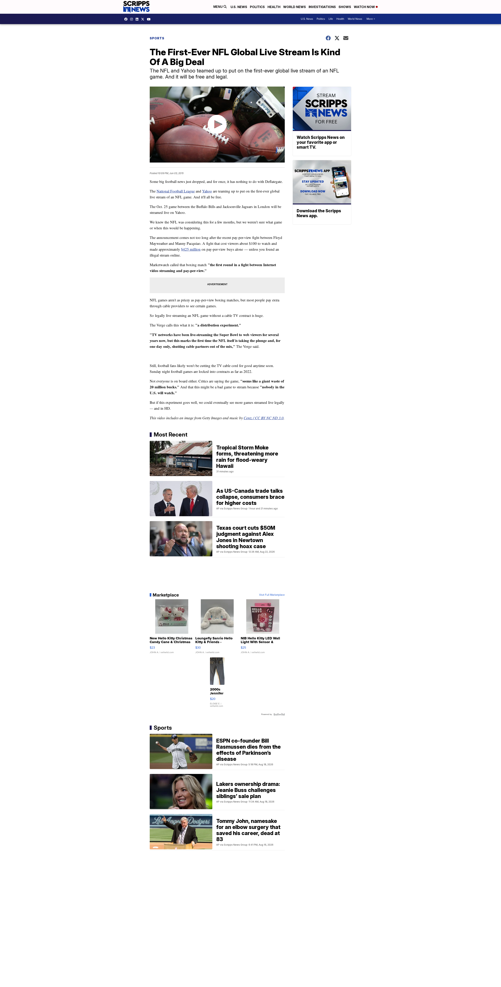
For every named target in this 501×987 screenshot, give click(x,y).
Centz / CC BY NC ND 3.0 (264, 417)
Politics (257, 7)
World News (294, 7)
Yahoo (207, 191)
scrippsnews (126, 19)
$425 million (191, 249)
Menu (218, 6)
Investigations (322, 7)
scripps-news (138, 19)
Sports (157, 38)
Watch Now (365, 7)
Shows (345, 7)
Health (274, 7)
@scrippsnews (149, 19)
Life (331, 19)
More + (371, 19)
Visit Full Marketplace (272, 595)
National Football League (176, 191)
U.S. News (239, 7)
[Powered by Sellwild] (279, 714)
